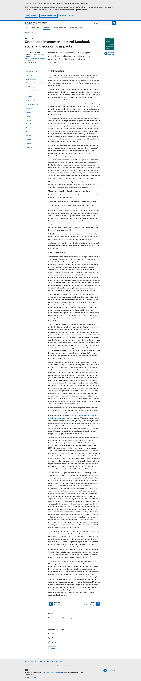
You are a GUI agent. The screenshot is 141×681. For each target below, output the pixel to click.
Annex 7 (28, 135)
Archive (35, 665)
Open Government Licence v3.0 (53, 672)
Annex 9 (28, 143)
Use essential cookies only (48, 15)
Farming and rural (29, 60)
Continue (52, 649)
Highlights (29, 75)
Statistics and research (59, 27)
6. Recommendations (32, 104)
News (38, 27)
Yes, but (54, 642)
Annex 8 (28, 139)
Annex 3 (28, 120)
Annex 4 (28, 124)
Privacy (76, 665)
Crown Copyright (56, 665)
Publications (46, 27)
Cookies (47, 665)
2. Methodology (30, 87)
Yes (53, 633)
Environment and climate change (36, 58)
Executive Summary (32, 79)
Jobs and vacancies (67, 665)
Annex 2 (28, 116)
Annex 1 (28, 112)
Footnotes (29, 147)
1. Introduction (30, 83)
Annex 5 (28, 128)
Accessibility (28, 665)
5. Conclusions (30, 100)
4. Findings (29, 96)
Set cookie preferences (67, 16)
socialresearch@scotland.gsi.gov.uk (65, 618)
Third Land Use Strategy (56, 348)
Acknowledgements (31, 71)
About (26, 27)
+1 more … (33, 56)
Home (26, 32)
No (53, 638)
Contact (41, 665)
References (29, 108)
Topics (33, 27)
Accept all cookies (31, 15)
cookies (33, 3)
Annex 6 (28, 132)
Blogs (80, 27)
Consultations (73, 27)
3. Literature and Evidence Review (33, 92)
